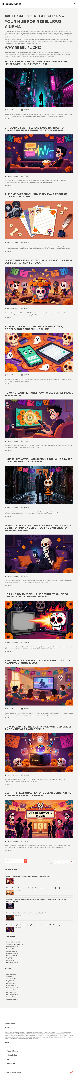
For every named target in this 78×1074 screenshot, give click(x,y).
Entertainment (12, 946)
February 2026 (12, 987)
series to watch (12, 951)
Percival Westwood (13, 110)
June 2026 (11, 978)
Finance (10, 949)
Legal (9, 958)
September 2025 (12, 999)
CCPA (9, 1059)
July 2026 (10, 976)
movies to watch (12, 953)
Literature (10, 960)
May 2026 (10, 981)
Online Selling (11, 955)
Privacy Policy (12, 1055)
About (9, 1047)
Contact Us (11, 1063)
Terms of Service (13, 1051)
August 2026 (11, 974)
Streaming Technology (14, 944)
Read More (8, 119)
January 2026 (12, 990)
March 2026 (11, 985)
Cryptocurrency (12, 962)
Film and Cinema (13, 942)
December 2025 (12, 992)
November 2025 (12, 994)
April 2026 (10, 983)
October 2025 (12, 997)
